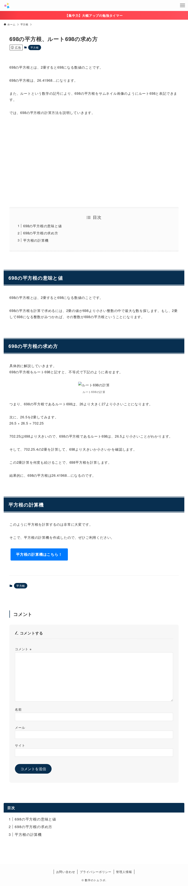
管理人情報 (124, 872)
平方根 (34, 47)
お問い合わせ (65, 872)
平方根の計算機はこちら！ (39, 554)
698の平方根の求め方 (40, 232)
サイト (20, 745)
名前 (18, 709)
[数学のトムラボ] (7, 5)
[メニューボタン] (182, 5)
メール (20, 727)
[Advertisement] (94, 161)
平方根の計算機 (36, 240)
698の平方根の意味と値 (42, 225)
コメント (23, 648)
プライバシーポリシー (95, 872)
